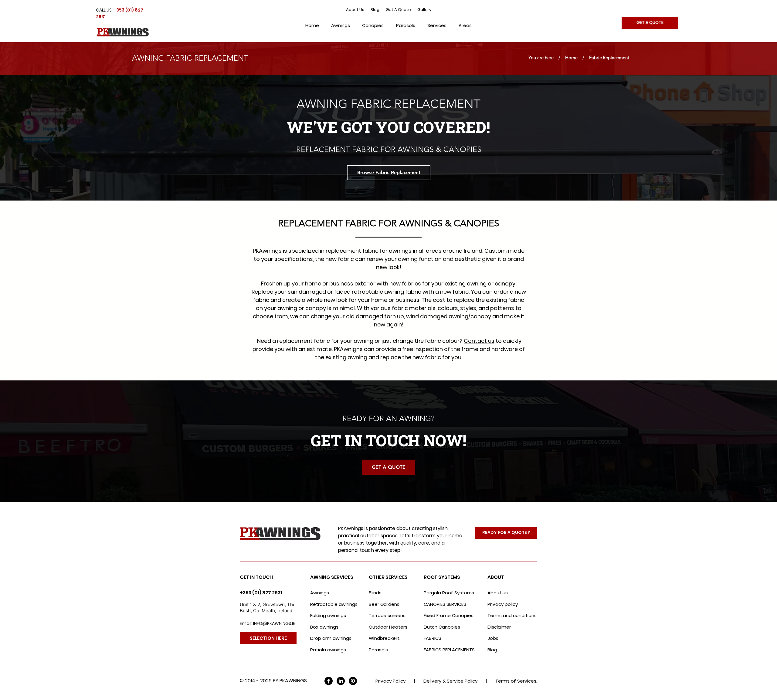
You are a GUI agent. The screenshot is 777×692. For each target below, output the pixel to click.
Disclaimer (499, 627)
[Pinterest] (353, 681)
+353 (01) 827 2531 (261, 592)
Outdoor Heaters (388, 627)
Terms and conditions (512, 615)
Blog (375, 9)
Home (571, 57)
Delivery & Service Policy (450, 681)
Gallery (424, 9)
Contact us (479, 341)
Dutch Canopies (442, 627)
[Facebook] (328, 681)
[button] (437, 25)
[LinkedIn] (341, 681)
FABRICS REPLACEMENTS (449, 649)
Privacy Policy (390, 681)
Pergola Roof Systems (449, 592)
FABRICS (432, 638)
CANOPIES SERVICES (445, 604)
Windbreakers (384, 638)
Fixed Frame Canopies (448, 615)
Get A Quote (398, 9)
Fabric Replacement (606, 57)
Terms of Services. (516, 681)
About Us (355, 9)
